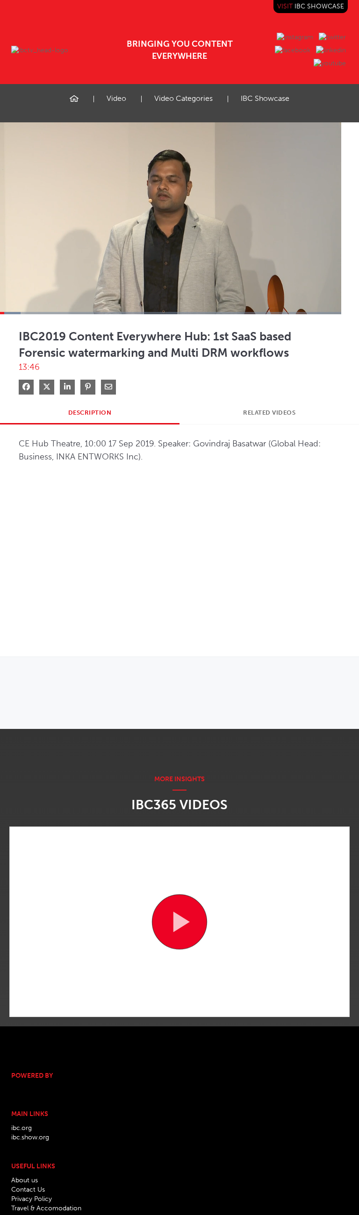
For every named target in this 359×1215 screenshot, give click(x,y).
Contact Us (28, 1190)
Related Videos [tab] (269, 412)
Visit (310, 6)
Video (116, 98)
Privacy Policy (31, 1199)
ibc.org (21, 1128)
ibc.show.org (30, 1137)
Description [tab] (90, 412)
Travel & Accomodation (46, 1208)
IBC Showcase (265, 98)
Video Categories (183, 98)
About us (24, 1180)
